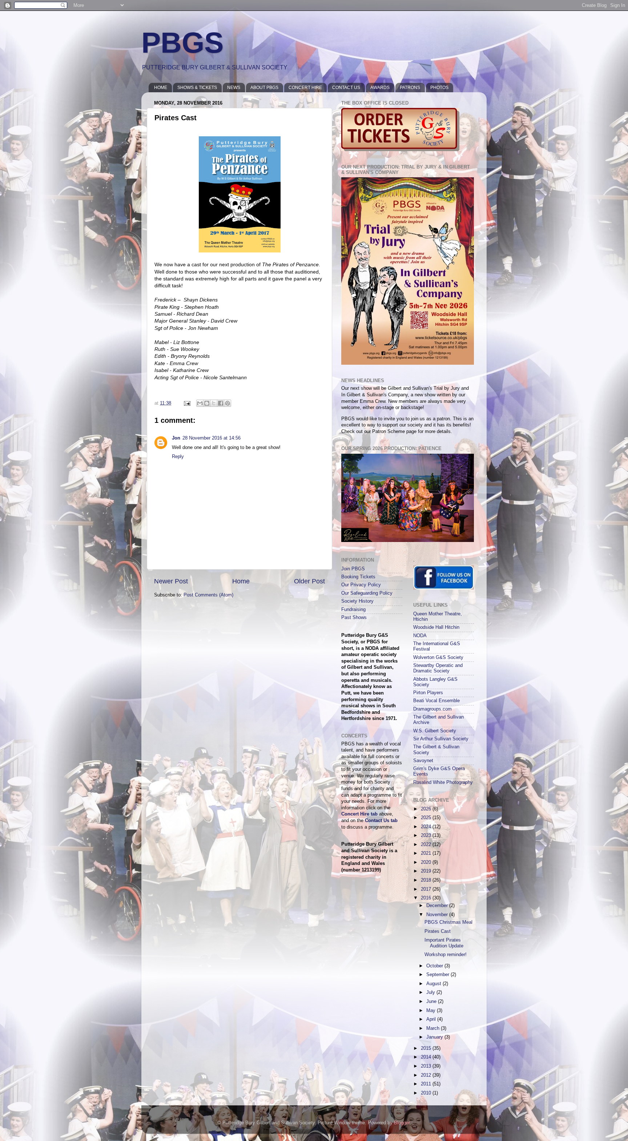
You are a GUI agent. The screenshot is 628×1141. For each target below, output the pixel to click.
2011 (426, 1084)
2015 (426, 1048)
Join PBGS (353, 568)
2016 (426, 898)
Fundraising (353, 609)
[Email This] (200, 403)
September (438, 974)
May (431, 1010)
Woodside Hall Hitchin (436, 627)
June (432, 1001)
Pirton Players (428, 692)
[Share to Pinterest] (227, 403)
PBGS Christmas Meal (448, 922)
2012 (426, 1075)
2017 (426, 889)
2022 (426, 844)
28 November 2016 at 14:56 (211, 438)
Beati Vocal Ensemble (436, 700)
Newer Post (171, 581)
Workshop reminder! (445, 954)
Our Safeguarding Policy (366, 593)
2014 (426, 1057)
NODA (420, 635)
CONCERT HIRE (305, 87)
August (434, 983)
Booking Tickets (358, 576)
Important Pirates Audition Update (443, 943)
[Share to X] (213, 403)
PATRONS (410, 87)
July (431, 992)
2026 (426, 809)
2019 (426, 871)
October (435, 965)
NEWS (233, 87)
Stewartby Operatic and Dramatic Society (438, 668)
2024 (426, 826)
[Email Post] (187, 403)
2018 (426, 880)
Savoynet (423, 760)
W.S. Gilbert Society (434, 730)
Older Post (309, 581)
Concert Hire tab (359, 814)
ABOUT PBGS (264, 87)
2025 (426, 817)
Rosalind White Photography (443, 782)
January (435, 1037)
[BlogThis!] (206, 403)
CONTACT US (346, 87)
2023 (426, 835)
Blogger (402, 1122)
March (433, 1028)
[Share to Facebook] (220, 403)
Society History (357, 601)
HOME (160, 87)
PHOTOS (439, 87)
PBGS (182, 43)
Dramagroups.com (432, 709)
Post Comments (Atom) (208, 595)
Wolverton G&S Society (438, 657)
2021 (426, 853)
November (437, 914)
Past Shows (354, 617)
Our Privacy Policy (361, 584)
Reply (178, 456)
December (437, 905)
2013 (426, 1066)
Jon (176, 438)
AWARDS (380, 87)
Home (241, 581)
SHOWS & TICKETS (197, 87)
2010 (426, 1093)
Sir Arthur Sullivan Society (440, 738)
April (431, 1019)
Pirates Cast (437, 931)
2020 (426, 862)
